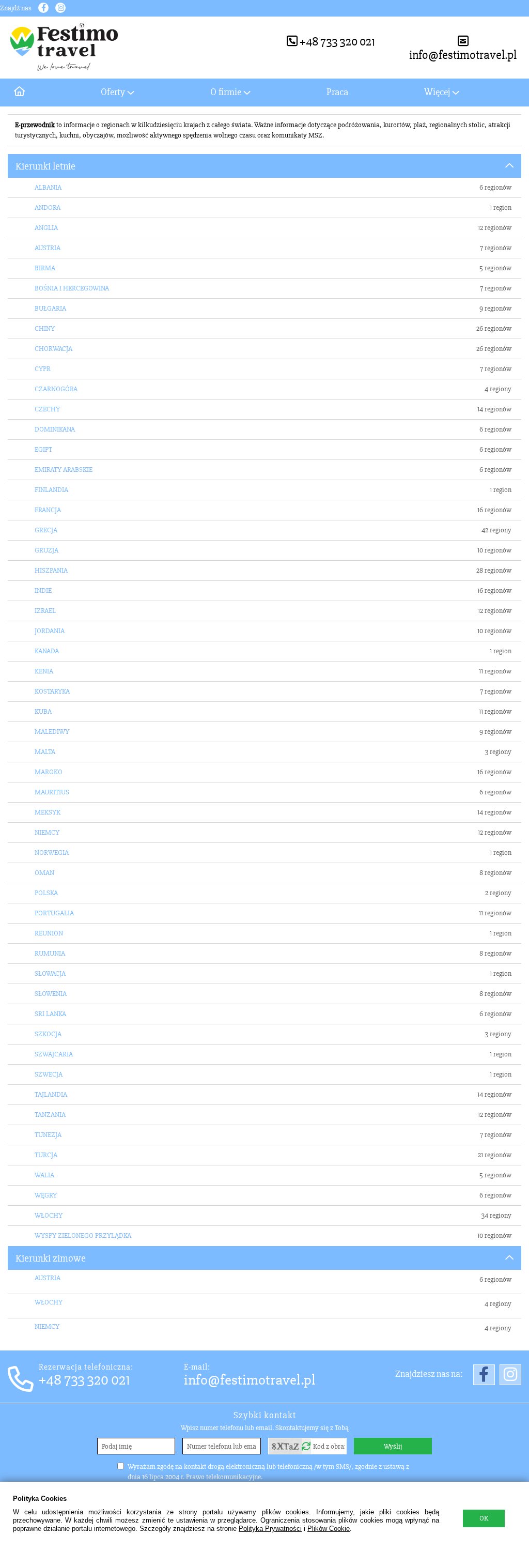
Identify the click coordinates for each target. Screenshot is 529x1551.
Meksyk (47, 812)
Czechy (47, 409)
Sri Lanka (50, 1013)
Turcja (46, 1154)
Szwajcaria (54, 1054)
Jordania (50, 630)
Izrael (45, 610)
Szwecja (49, 1074)
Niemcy (47, 832)
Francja (48, 509)
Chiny (45, 328)
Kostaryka (52, 691)
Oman (44, 872)
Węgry (46, 1195)
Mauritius (52, 792)
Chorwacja (53, 348)
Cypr (43, 368)
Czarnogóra (56, 389)
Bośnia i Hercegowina (72, 288)
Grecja (46, 530)
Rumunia (50, 953)
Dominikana (55, 429)
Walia (44, 1175)
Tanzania (50, 1114)
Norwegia (52, 852)
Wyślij (393, 1446)
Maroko (49, 771)
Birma (45, 268)
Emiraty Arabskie (63, 469)
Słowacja (50, 973)
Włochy (49, 1215)
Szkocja (48, 1034)
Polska (46, 892)
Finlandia (51, 489)
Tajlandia (51, 1094)
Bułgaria (50, 308)
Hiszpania (51, 570)
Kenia (44, 671)
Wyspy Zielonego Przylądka (83, 1235)
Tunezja (48, 1134)
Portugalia (54, 913)
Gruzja (46, 550)
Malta (45, 751)
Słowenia (51, 993)
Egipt (43, 449)
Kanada (47, 651)
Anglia (46, 227)
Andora (47, 207)
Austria (47, 247)
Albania (48, 187)
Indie (43, 590)
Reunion (49, 933)
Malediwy (52, 731)
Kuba (43, 711)
